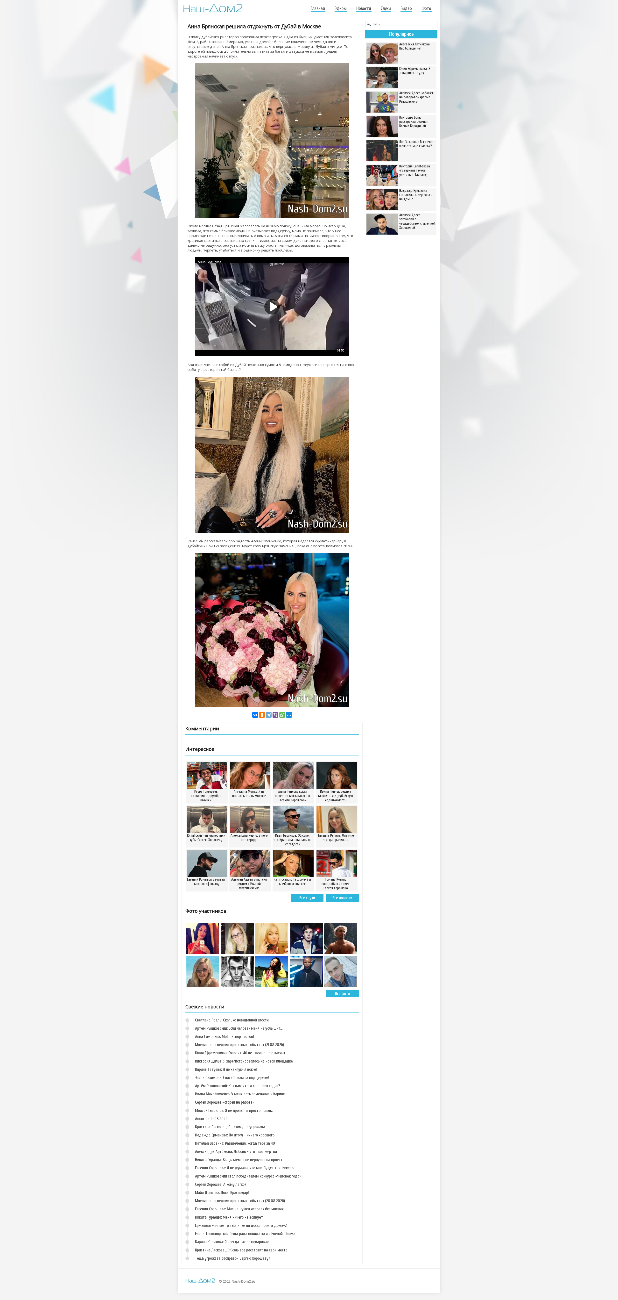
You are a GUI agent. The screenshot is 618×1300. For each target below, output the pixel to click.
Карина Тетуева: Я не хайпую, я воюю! (226, 1069)
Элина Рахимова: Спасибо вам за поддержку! (232, 1077)
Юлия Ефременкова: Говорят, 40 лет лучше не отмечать (241, 1053)
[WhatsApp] (282, 715)
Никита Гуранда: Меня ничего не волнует (229, 1217)
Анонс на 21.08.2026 (211, 1118)
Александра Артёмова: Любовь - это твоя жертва (236, 1151)
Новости (363, 8)
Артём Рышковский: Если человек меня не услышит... (238, 1028)
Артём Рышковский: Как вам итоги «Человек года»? (237, 1086)
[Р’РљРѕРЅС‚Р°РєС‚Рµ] (255, 715)
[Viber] (275, 715)
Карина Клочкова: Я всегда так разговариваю (232, 1242)
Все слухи (307, 898)
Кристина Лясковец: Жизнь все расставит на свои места (241, 1250)
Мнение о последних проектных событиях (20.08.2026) (240, 1201)
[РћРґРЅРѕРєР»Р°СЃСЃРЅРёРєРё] (262, 715)
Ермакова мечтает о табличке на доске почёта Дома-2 (241, 1225)
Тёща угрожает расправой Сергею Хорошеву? (232, 1258)
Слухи (386, 8)
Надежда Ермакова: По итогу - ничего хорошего (234, 1135)
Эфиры (341, 8)
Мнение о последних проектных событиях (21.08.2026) (239, 1044)
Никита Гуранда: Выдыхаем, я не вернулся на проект (238, 1159)
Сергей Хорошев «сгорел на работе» (224, 1102)
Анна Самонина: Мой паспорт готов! (224, 1036)
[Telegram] (269, 715)
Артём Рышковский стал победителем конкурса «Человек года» (248, 1176)
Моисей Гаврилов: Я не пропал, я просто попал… (234, 1110)
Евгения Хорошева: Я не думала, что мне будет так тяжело (244, 1168)
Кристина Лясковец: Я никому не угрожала (230, 1127)
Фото (426, 8)
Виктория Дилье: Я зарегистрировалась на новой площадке (244, 1061)
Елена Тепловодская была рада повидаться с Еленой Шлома (245, 1233)
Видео (406, 8)
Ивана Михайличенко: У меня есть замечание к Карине (240, 1094)
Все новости (342, 898)
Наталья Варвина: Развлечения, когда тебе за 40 (235, 1143)
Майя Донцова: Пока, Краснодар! (222, 1192)
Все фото (342, 993)
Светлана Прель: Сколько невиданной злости (232, 1020)
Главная (318, 8)
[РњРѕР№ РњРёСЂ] (289, 715)
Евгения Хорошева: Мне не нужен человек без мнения (239, 1209)
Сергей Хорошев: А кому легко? (220, 1184)
